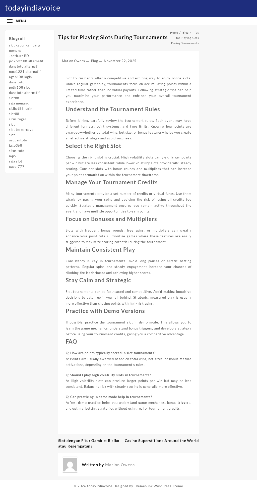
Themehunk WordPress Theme (158, 486)
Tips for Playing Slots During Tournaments (113, 37)
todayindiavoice (32, 7)
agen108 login (20, 77)
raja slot (15, 161)
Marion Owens (73, 61)
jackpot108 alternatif (26, 61)
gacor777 (17, 167)
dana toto (16, 82)
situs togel (17, 119)
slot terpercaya (21, 130)
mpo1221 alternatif (25, 72)
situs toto (16, 151)
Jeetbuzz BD (19, 56)
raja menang (19, 103)
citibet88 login (20, 108)
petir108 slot (19, 87)
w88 (175, 163)
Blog (94, 61)
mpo (12, 156)
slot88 (14, 98)
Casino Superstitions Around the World (162, 440)
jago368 (15, 145)
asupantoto (18, 140)
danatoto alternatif (24, 66)
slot (12, 124)
